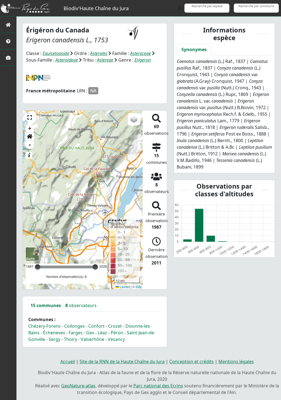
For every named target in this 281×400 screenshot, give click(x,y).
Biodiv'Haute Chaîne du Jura (96, 8)
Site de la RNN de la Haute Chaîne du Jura (122, 361)
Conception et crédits (191, 361)
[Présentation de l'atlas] (8, 41)
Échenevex (54, 333)
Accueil (67, 361)
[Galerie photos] (8, 57)
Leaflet (124, 286)
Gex (90, 333)
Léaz (102, 333)
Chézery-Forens (44, 326)
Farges (76, 333)
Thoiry (70, 339)
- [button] (29, 145)
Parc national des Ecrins (158, 386)
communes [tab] (45, 305)
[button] (30, 117)
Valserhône (92, 339)
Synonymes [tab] (194, 49)
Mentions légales (236, 361)
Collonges (74, 326)
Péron (117, 333)
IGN (138, 286)
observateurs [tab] (81, 305)
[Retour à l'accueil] (8, 24)
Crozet (115, 326)
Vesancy (116, 339)
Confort (96, 326)
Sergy (54, 339)
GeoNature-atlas (78, 386)
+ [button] (29, 128)
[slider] (95, 267)
